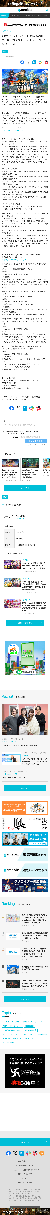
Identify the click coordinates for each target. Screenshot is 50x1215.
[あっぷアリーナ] (25, 658)
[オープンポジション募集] (25, 24)
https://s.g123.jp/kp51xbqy (12, 130)
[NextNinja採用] (25, 1071)
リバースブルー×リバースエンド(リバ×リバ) (18, 1034)
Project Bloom (42, 1034)
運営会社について (25, 1161)
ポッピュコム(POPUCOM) (11, 1030)
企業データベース (16, 15)
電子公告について (25, 1174)
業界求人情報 (30, 15)
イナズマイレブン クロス (11, 1022)
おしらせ (25, 1178)
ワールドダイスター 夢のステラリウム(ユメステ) (19, 1038)
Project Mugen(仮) (30, 1030)
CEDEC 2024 (29, 1026)
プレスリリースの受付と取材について (25, 1169)
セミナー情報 (42, 15)
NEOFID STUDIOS (9, 1042)
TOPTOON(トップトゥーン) (12, 1026)
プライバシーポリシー (25, 1182)
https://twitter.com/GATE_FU (14, 259)
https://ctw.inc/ (17, 518)
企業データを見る (25, 623)
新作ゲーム (7, 31)
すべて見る (25, 488)
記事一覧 (4, 15)
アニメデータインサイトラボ (32, 1022)
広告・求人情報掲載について (25, 1165)
